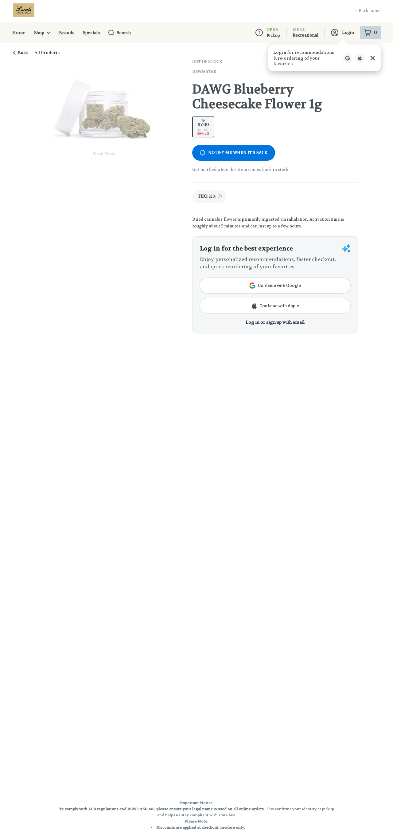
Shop (39, 32)
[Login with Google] (347, 58)
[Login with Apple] (360, 58)
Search (124, 32)
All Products (47, 52)
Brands (66, 32)
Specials (91, 32)
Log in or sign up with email (275, 322)
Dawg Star (204, 71)
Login (348, 32)
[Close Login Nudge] (373, 58)
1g (203, 127)
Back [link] (23, 52)
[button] (324, 58)
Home (18, 32)
